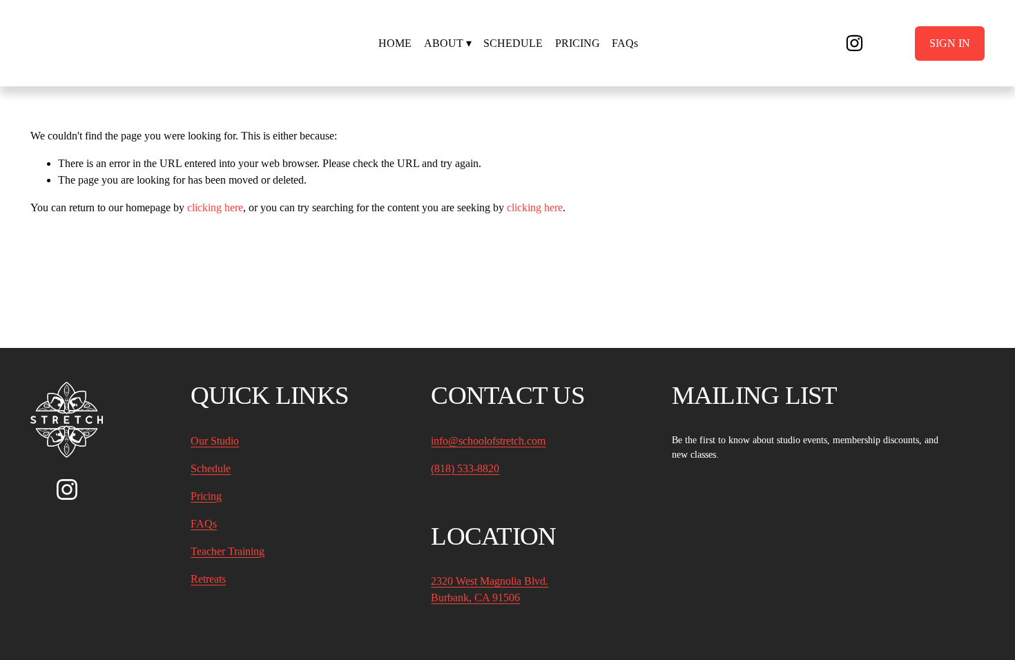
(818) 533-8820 (465, 468)
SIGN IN (949, 43)
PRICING (577, 43)
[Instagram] (854, 43)
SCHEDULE (513, 43)
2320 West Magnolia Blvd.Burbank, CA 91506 (489, 589)
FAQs (625, 43)
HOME (395, 43)
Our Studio (215, 441)
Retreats (208, 579)
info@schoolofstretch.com (488, 441)
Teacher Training (227, 551)
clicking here (215, 207)
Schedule (211, 468)
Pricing (206, 496)
